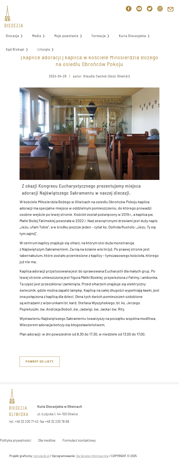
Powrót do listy (40, 361)
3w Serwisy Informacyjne (92, 456)
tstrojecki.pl (41, 456)
